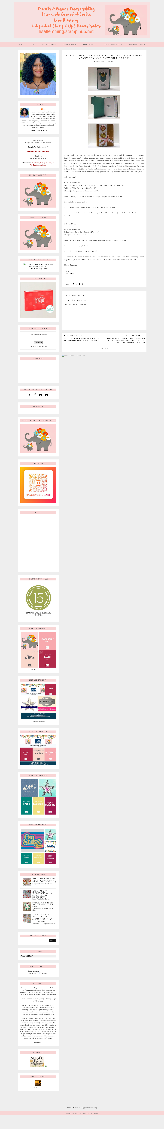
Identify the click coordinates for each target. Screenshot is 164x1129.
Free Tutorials (90, 44)
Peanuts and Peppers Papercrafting (85, 1108)
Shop (33, 44)
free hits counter (38, 1087)
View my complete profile (38, 130)
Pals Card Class (49, 44)
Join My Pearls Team (113, 44)
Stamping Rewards (137, 44)
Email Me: (38, 156)
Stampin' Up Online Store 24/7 (38, 147)
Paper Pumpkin (70, 44)
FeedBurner (43, 346)
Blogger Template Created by (82, 1113)
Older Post (125, 338)
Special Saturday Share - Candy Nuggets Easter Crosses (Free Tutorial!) (44, 880)
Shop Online (43, 268)
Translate (45, 973)
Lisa (44, 109)
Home (21, 44)
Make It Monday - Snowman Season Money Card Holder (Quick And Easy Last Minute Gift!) (42, 894)
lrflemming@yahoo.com (38, 158)
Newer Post (81, 337)
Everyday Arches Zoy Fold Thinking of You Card (43, 904)
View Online (33, 268)
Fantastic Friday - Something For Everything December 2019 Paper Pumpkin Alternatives (43, 918)
